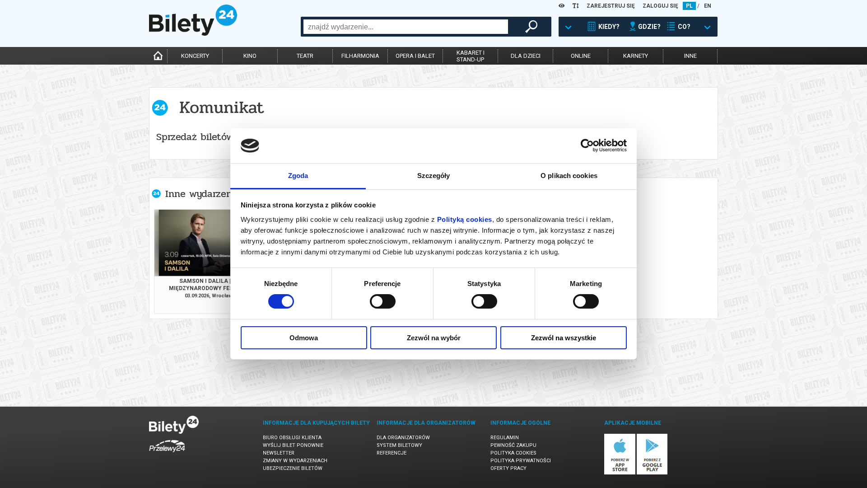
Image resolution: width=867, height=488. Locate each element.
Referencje (391, 453)
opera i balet (415, 55)
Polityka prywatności (520, 461)
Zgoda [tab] (298, 175)
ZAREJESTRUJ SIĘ (611, 6)
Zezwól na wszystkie (563, 338)
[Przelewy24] (167, 454)
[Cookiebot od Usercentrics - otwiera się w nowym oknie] (587, 145)
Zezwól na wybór (434, 338)
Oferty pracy (508, 468)
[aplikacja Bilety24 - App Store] (619, 473)
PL (689, 6)
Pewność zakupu (513, 445)
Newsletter (278, 453)
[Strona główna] (193, 33)
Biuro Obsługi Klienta (292, 438)
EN (707, 6)
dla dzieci (526, 55)
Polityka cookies (513, 453)
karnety (635, 55)
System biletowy (399, 445)
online (581, 55)
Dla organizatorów (403, 438)
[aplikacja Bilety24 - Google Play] (652, 473)
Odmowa (303, 338)
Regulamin (504, 438)
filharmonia (360, 55)
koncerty (195, 55)
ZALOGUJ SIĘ (660, 6)
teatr (305, 55)
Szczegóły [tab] (433, 175)
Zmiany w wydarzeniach (295, 461)
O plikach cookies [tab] (569, 175)
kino (249, 55)
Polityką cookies (464, 219)
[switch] (383, 301)
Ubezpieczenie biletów (292, 468)
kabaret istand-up (471, 56)
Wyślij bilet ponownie (293, 445)
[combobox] (406, 27)
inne (690, 55)
